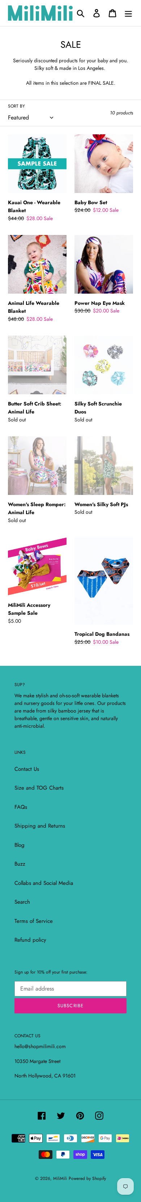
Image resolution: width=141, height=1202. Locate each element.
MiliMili (60, 1178)
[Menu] (128, 13)
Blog (19, 845)
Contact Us (26, 769)
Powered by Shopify (87, 1178)
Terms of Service (33, 921)
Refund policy (30, 940)
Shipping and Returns (39, 826)
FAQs (20, 807)
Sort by (16, 106)
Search (22, 902)
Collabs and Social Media (43, 883)
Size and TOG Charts (39, 788)
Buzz (19, 864)
